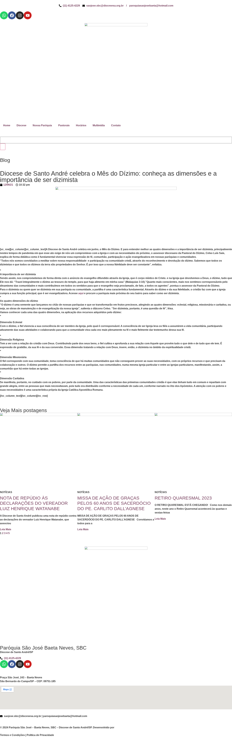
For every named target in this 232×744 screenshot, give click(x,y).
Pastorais (64, 125)
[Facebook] (12, 15)
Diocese (21, 125)
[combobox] (116, 140)
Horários (81, 125)
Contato (116, 125)
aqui (80, 293)
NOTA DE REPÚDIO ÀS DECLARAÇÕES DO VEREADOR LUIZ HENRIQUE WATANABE (34, 503)
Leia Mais (5, 529)
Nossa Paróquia (42, 125)
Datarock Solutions (126, 727)
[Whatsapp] (4, 15)
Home (6, 125)
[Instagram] (20, 15)
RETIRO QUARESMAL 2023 (183, 498)
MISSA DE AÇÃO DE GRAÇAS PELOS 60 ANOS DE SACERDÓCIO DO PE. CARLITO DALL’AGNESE (114, 503)
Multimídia (99, 125)
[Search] (2, 146)
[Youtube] (28, 15)
